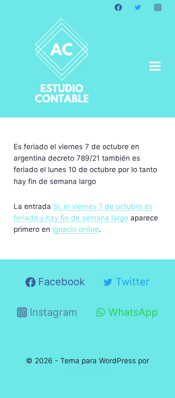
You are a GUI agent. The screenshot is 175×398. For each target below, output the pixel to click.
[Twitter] (138, 7)
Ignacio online (75, 229)
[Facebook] (118, 7)
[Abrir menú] (155, 66)
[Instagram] (157, 7)
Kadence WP (88, 372)
